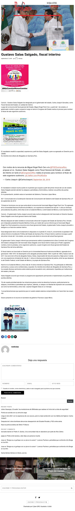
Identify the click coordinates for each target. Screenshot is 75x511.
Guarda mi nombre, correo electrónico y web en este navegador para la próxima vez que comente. (31, 388)
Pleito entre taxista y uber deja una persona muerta (23, 436)
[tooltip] (2, 336)
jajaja (3, 436)
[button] (72, 488)
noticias (20, 58)
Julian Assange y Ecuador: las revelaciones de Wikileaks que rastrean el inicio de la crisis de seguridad (34, 409)
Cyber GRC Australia (39, 506)
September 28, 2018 (41, 179)
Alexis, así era (22, 453)
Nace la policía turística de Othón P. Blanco (15, 425)
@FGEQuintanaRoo (58, 167)
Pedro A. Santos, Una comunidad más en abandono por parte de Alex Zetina (38, 432)
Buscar (3, 398)
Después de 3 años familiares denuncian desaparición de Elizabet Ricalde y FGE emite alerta (31, 421)
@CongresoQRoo (28, 172)
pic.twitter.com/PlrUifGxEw (36, 175)
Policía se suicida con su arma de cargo (14, 412)
